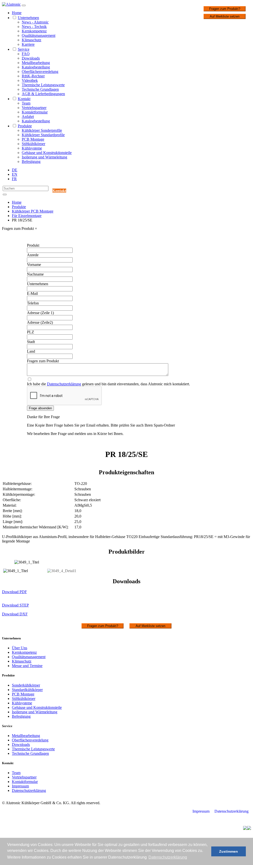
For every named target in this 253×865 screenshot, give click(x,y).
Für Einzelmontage (27, 216)
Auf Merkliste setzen (224, 16)
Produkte (25, 126)
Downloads (31, 58)
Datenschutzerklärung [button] (167, 857)
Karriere (28, 44)
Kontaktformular (35, 112)
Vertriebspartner (34, 108)
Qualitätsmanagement (38, 35)
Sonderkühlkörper (26, 685)
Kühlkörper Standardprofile (43, 135)
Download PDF (14, 592)
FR (14, 179)
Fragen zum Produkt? (224, 9)
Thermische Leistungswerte (43, 85)
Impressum (20, 786)
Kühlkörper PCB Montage (32, 211)
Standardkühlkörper (27, 690)
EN (14, 174)
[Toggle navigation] (24, 5)
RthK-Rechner (33, 76)
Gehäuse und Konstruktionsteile (47, 153)
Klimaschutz (31, 40)
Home (16, 13)
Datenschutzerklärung (64, 384)
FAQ (26, 54)
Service (23, 49)
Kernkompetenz (34, 31)
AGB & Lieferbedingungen (43, 94)
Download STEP (15, 605)
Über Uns (19, 648)
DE (14, 170)
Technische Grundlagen (40, 89)
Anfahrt (28, 116)
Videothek (30, 80)
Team (26, 103)
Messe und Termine (27, 666)
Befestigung (31, 161)
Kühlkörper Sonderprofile (42, 130)
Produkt (33, 245)
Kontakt (24, 99)
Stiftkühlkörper (33, 144)
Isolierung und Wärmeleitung (44, 157)
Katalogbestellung (36, 67)
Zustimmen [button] (228, 851)
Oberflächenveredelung (40, 71)
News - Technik (34, 26)
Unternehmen (28, 18)
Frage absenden (40, 408)
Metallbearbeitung (36, 63)
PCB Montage (33, 139)
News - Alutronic (35, 22)
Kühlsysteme (32, 148)
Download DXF (15, 614)
